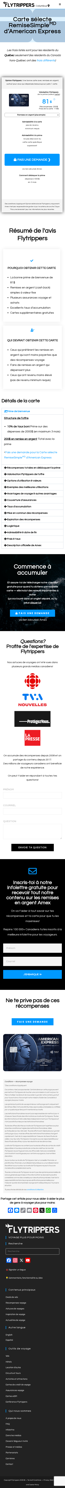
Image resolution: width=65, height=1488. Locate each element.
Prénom (8, 789)
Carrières (10, 1458)
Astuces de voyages (15, 1309)
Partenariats (12, 1453)
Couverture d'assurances (21, 500)
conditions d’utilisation (35, 1189)
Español (9, 1340)
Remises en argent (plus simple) (31, 115)
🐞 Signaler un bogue (16, 1270)
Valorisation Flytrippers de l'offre (25, 474)
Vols (7, 1356)
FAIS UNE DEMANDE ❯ (34, 159)
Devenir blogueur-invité (17, 1441)
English (9, 1335)
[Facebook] (10, 1211)
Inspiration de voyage (15, 1314)
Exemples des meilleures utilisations (27, 487)
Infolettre (10, 1430)
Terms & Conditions (34, 1480)
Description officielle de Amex (24, 545)
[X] (42, 1211)
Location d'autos (13, 1367)
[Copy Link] (23, 1211)
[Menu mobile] (60, 4)
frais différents (46, 60)
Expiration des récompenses (23, 519)
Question (9, 821)
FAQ (8, 1424)
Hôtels (9, 1362)
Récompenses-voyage (16, 1303)
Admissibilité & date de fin (22, 532)
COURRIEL (9, 805)
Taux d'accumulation (19, 506)
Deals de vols (12, 1297)
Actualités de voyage (15, 1320)
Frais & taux (14, 539)
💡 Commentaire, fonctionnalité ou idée (24, 1278)
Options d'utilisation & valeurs (24, 480)
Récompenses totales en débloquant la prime (33, 467)
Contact (9, 1464)
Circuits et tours (13, 1373)
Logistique (13, 526)
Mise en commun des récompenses (27, 513)
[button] (32, 411)
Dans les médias (13, 1435)
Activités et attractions (16, 1379)
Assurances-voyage (15, 1390)
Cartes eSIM (11, 1396)
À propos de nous (13, 1418)
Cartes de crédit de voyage (18, 1385)
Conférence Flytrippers (16, 1402)
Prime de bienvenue (18, 411)
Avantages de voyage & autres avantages (32, 493)
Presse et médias (14, 1447)
